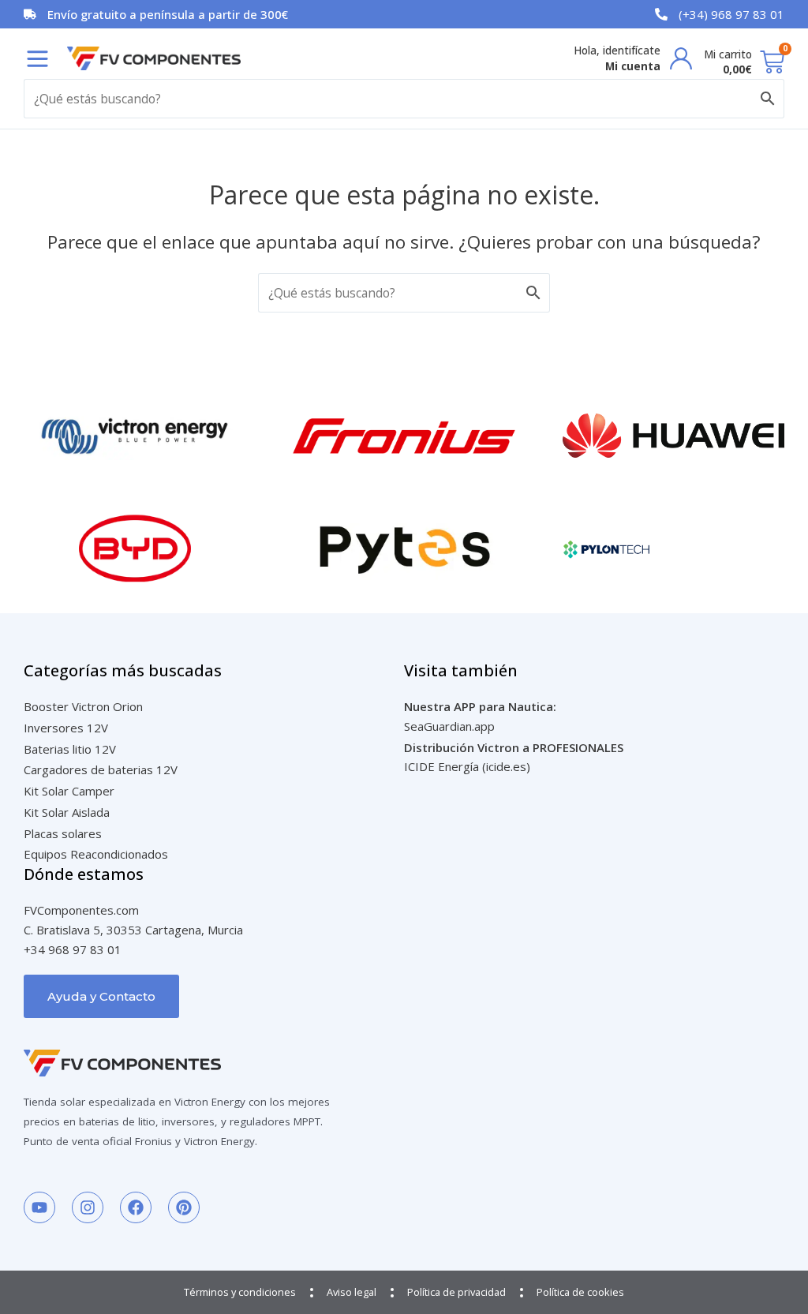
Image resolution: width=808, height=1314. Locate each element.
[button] (37, 59)
